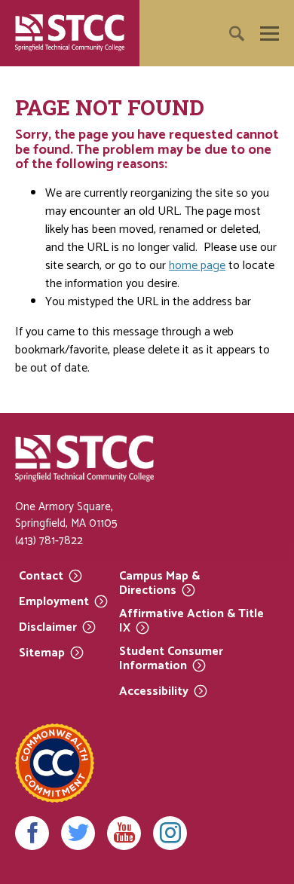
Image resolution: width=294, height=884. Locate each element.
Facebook (32, 833)
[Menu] (269, 33)
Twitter (78, 833)
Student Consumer (171, 659)
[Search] (260, 76)
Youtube (124, 833)
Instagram (170, 833)
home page (197, 265)
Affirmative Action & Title (191, 621)
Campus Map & (159, 583)
